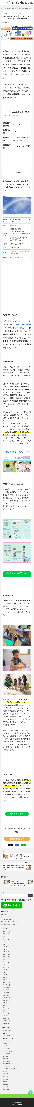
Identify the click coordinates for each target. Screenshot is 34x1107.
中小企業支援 (6, 1053)
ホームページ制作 (8, 1051)
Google (5, 1033)
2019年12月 (6, 1018)
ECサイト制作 (7, 1030)
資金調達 (5, 1086)
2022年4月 (6, 974)
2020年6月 (6, 1008)
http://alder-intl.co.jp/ (17, 257)
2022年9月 (6, 962)
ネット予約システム (8, 1048)
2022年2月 (6, 980)
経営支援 (5, 1079)
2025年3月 (6, 939)
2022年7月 (6, 967)
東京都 (5, 1071)
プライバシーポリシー (7, 916)
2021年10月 (6, 985)
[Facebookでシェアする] (17, 845)
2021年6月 (6, 992)
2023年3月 (6, 946)
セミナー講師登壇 (6, 919)
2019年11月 (6, 1020)
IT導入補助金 (6, 1035)
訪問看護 (5, 1084)
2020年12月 (6, 997)
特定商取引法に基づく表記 (9, 921)
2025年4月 (6, 936)
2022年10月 (6, 959)
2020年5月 (6, 1010)
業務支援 (5, 1074)
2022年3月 (6, 977)
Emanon (20, 1104)
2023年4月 (6, 944)
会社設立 (5, 1056)
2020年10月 (6, 1000)
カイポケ (5, 1046)
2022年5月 (6, 972)
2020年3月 (6, 1015)
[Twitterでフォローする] (15, 1096)
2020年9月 (6, 1003)
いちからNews (17, 2)
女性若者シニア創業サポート (11, 1069)
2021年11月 (6, 982)
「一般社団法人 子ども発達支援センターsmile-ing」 (17, 324)
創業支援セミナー (8, 1061)
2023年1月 (6, 952)
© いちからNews (17, 1102)
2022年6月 (6, 969)
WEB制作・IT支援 (8, 13)
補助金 (5, 1081)
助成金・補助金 (7, 1066)
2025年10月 (6, 931)
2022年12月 (6, 954)
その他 (5, 1043)
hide (21, 172)
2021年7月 (6, 990)
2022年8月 (6, 964)
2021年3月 (6, 995)
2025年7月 (6, 934)
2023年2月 (6, 949)
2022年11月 (6, 957)
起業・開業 (6, 1089)
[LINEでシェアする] (23, 845)
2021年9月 (6, 987)
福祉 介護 (18, 13)
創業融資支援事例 (8, 1063)
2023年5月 (6, 941)
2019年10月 (6, 1023)
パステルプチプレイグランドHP (17, 452)
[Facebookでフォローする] (18, 1096)
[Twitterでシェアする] (10, 845)
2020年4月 (6, 1013)
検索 (2, 892)
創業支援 (5, 1058)
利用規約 (3, 914)
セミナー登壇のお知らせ (8, 924)
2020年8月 (6, 1005)
